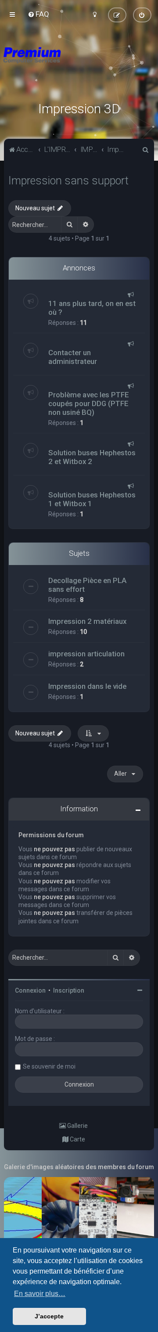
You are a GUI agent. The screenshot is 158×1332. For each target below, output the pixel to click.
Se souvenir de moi (49, 1066)
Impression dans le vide (87, 686)
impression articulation (86, 653)
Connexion (30, 990)
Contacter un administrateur (72, 357)
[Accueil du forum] (79, 66)
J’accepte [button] (49, 1316)
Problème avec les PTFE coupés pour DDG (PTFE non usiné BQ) (88, 403)
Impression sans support (68, 180)
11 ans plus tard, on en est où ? (92, 308)
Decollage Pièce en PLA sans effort (87, 585)
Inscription (68, 990)
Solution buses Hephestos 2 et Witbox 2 (92, 457)
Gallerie (77, 1125)
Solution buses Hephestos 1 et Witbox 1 (92, 499)
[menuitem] (38, 14)
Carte (76, 1139)
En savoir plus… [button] (39, 1293)
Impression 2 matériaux (87, 621)
